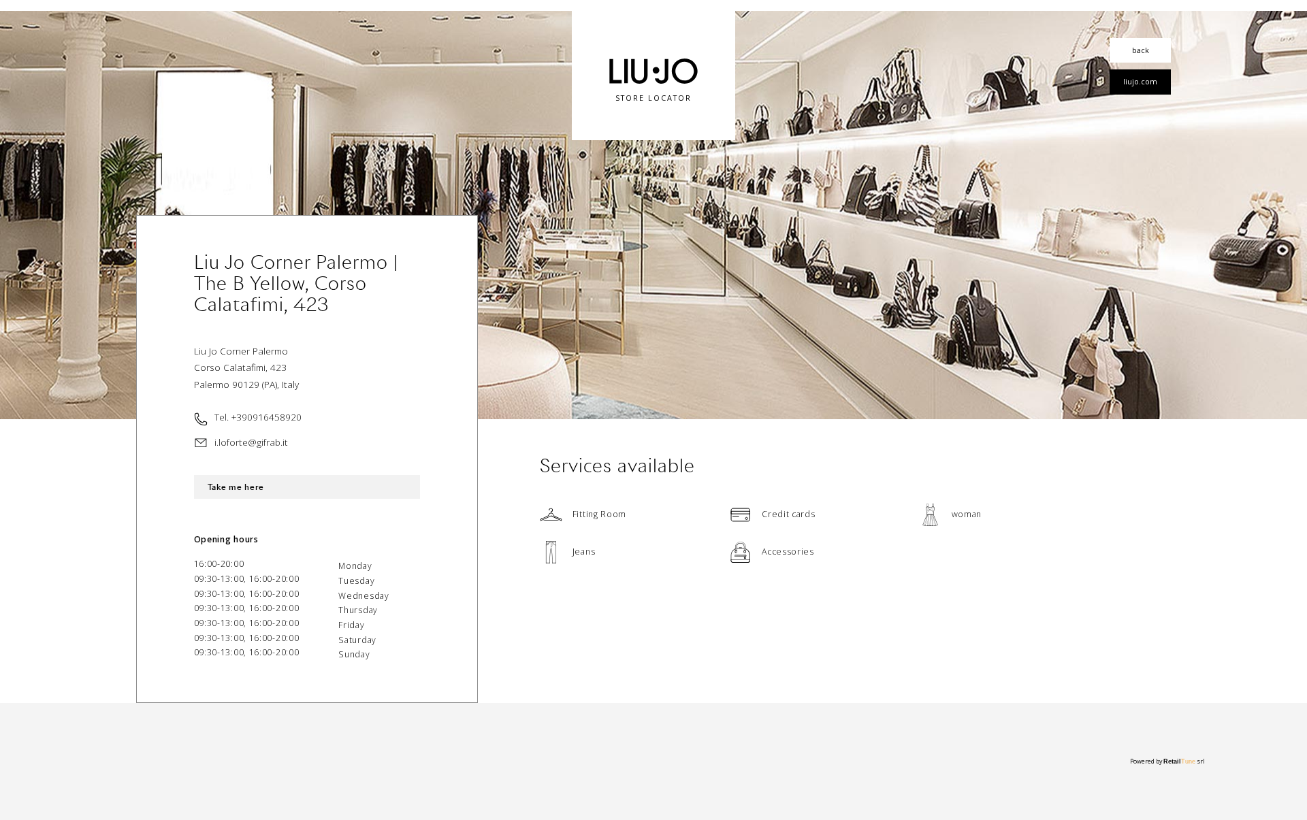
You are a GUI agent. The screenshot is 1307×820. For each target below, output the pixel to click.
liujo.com (1140, 81)
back (1140, 50)
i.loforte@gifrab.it (251, 442)
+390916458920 (266, 416)
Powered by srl (1167, 761)
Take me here (236, 487)
